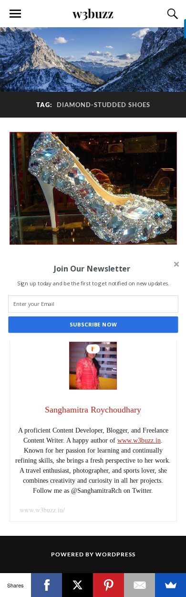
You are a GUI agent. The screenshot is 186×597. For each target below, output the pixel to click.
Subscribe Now (93, 324)
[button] (92, 268)
